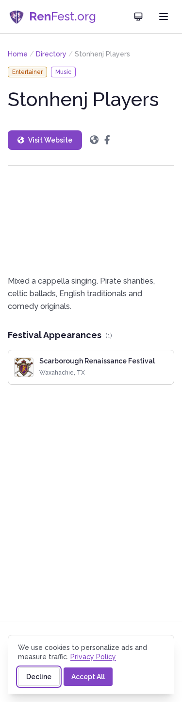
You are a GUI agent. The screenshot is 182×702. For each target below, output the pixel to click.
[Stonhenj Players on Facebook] (107, 140)
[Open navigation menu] (163, 16)
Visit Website (50, 140)
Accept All (88, 677)
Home (18, 54)
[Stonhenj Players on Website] (94, 140)
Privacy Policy (93, 657)
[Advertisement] (91, 220)
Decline (38, 677)
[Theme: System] (138, 16)
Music (63, 72)
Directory (51, 54)
